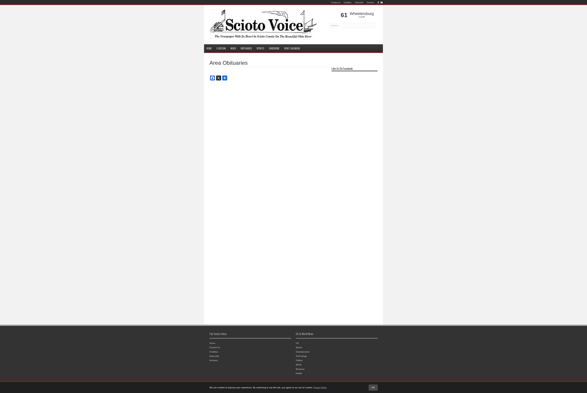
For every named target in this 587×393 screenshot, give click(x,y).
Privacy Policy (320, 387)
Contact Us (335, 3)
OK (373, 387)
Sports (260, 48)
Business (300, 369)
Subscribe (359, 3)
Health (299, 373)
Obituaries (246, 48)
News (233, 48)
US (297, 343)
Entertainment (302, 352)
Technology (301, 356)
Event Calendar (292, 48)
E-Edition (347, 3)
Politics (299, 360)
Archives (370, 3)
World (298, 364)
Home (209, 48)
